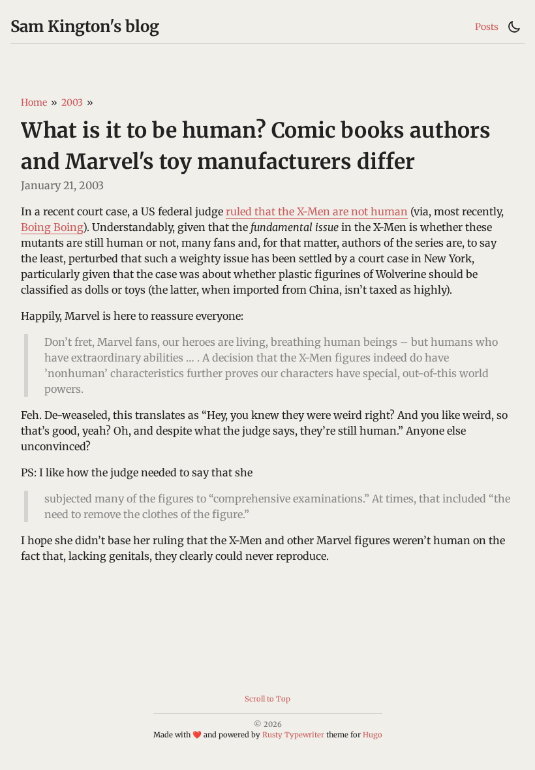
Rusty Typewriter (293, 734)
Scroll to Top (267, 698)
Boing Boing (52, 227)
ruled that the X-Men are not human (317, 211)
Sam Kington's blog (84, 26)
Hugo (372, 734)
